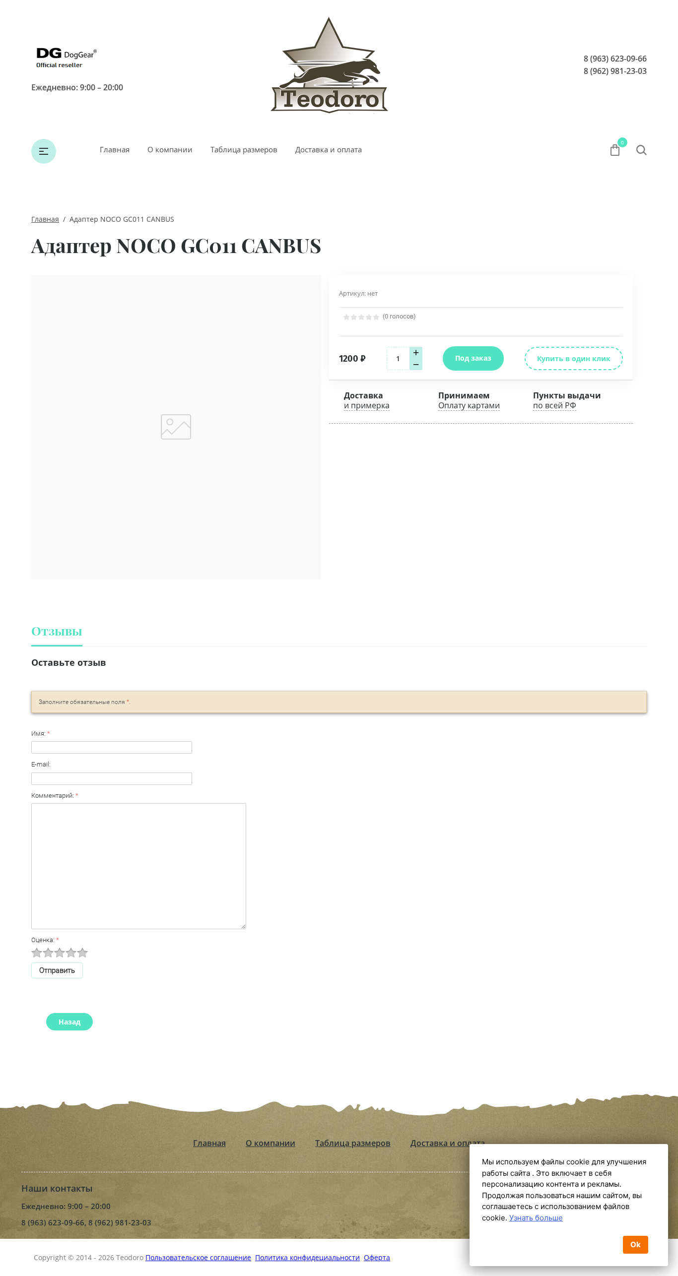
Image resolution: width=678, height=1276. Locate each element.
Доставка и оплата (328, 149)
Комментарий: (54, 795)
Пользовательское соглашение (198, 1257)
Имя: (40, 733)
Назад (69, 1021)
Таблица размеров (243, 149)
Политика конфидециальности (307, 1257)
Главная (115, 149)
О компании (170, 149)
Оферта (377, 1257)
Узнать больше (536, 1217)
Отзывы (56, 630)
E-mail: (41, 764)
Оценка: (45, 940)
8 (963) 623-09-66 (615, 59)
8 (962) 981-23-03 (615, 71)
